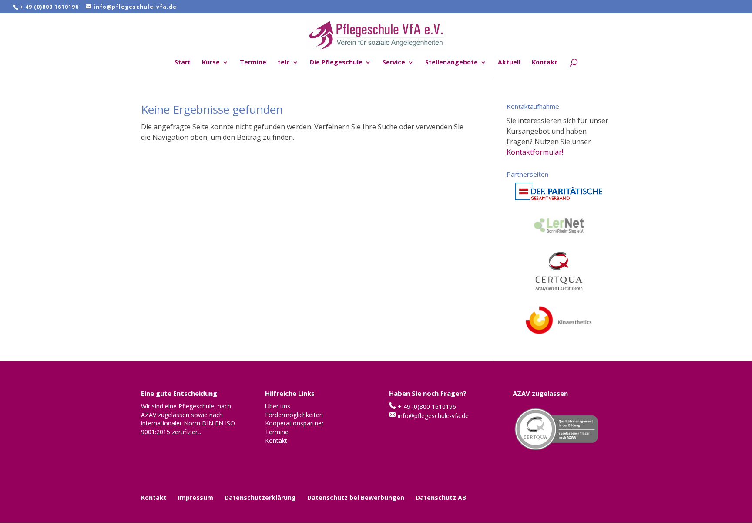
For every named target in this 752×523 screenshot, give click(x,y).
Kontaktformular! (535, 152)
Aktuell (509, 62)
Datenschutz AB (441, 497)
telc (284, 62)
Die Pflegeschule (336, 62)
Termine (253, 62)
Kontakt (544, 62)
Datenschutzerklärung (260, 497)
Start (183, 62)
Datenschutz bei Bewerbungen (355, 497)
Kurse (211, 62)
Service (394, 62)
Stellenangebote (451, 62)
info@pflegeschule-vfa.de (433, 416)
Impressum (195, 497)
